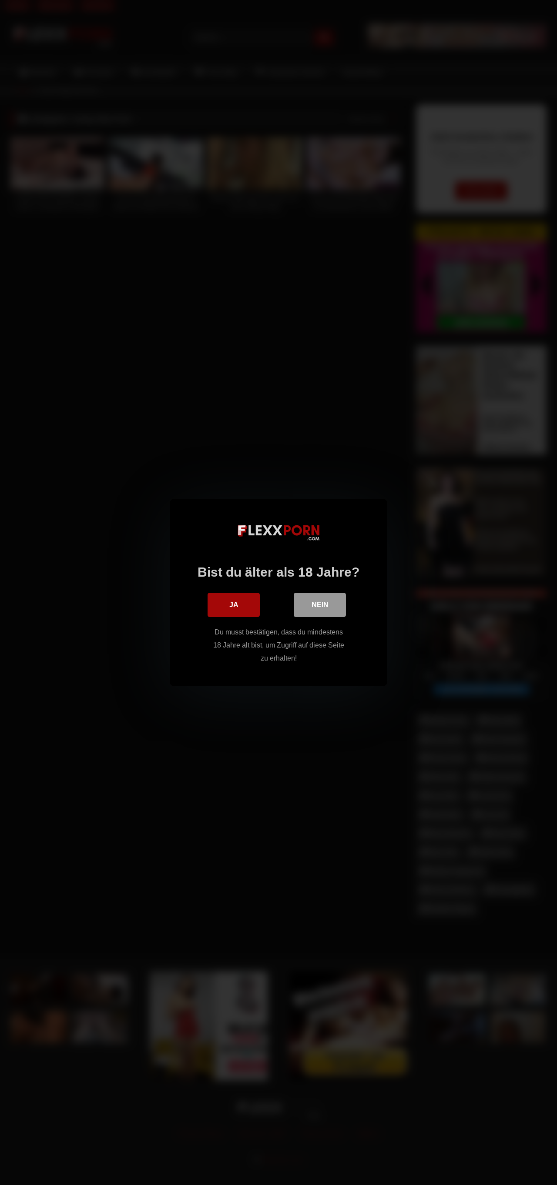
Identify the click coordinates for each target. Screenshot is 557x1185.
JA (233, 604)
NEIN (320, 604)
